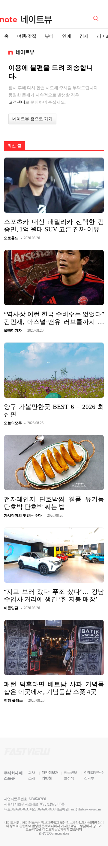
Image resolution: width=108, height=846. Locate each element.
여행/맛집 (26, 36)
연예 (66, 36)
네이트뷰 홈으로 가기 (32, 119)
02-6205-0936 (20, 809)
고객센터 (16, 102)
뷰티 (49, 36)
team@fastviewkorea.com (85, 809)
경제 (84, 36)
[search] (97, 18)
